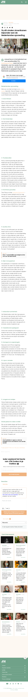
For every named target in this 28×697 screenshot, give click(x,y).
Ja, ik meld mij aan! (14, 474)
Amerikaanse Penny (7, 63)
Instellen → (14, 81)
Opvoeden (11, 22)
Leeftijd (3, 670)
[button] (24, 665)
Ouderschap (4, 672)
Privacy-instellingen (6, 679)
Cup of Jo (7, 451)
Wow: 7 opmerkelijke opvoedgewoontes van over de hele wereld (14, 255)
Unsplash (25, 55)
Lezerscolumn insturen (7, 674)
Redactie (5, 22)
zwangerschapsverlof (18, 192)
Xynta (16, 689)
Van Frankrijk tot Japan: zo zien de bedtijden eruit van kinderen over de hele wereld (14, 441)
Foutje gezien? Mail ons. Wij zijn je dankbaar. (13, 448)
